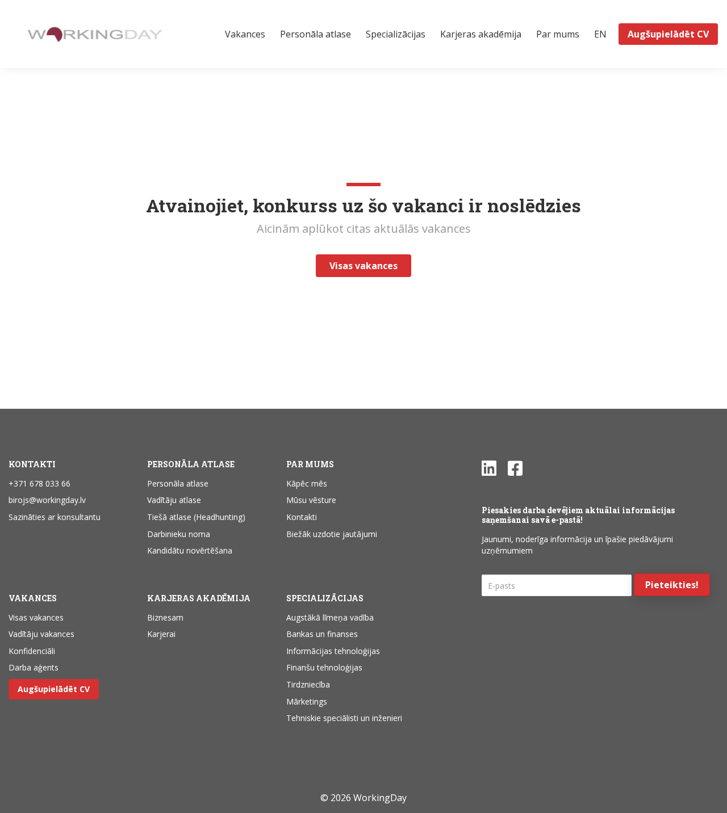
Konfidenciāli (32, 651)
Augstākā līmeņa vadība (330, 617)
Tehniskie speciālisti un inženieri (344, 718)
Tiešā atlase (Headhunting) (196, 517)
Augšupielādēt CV (54, 689)
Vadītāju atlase (174, 499)
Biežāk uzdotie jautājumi (331, 534)
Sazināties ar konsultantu (55, 517)
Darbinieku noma (178, 534)
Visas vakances (36, 617)
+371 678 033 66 (39, 483)
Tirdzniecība (308, 684)
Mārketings (306, 701)
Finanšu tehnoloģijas (324, 667)
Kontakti (301, 517)
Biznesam (165, 617)
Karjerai (161, 633)
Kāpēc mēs (306, 483)
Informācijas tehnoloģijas (333, 651)
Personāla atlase (177, 483)
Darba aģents (34, 667)
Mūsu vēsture (311, 499)
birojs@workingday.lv (47, 499)
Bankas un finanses (322, 633)
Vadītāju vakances (41, 633)
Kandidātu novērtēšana (189, 550)
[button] (672, 584)
